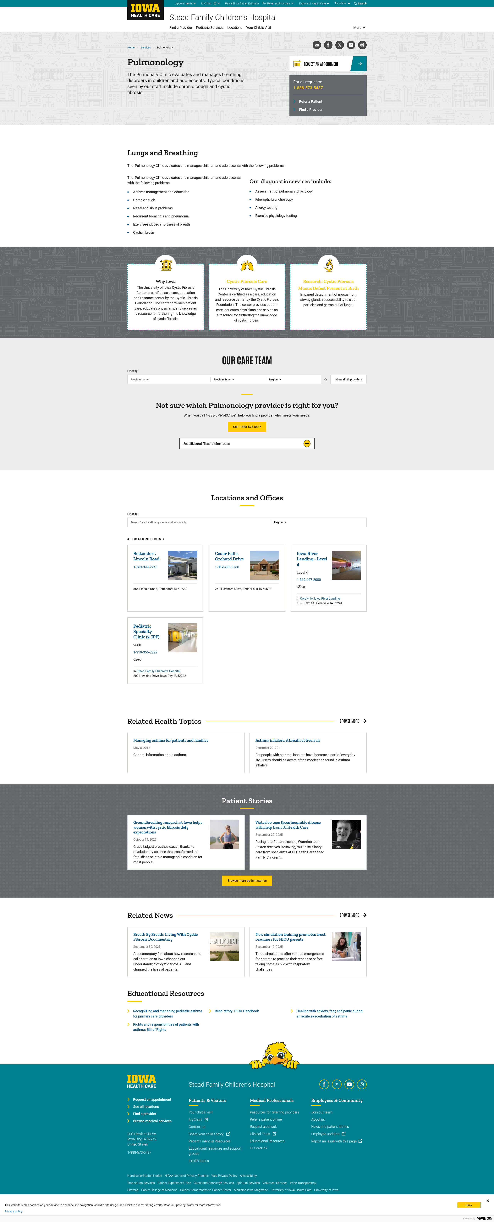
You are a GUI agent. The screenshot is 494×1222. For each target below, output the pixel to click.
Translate (340, 3)
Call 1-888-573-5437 (247, 427)
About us (318, 1119)
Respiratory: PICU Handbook (237, 1011)
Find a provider (144, 1114)
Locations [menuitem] (234, 27)
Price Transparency (303, 1183)
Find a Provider (310, 110)
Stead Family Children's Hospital (158, 671)
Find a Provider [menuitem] (180, 27)
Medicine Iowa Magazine (251, 1190)
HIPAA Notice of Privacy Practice (187, 1176)
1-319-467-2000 (309, 580)
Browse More (349, 720)
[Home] (145, 10)
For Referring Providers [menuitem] (276, 3)
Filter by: (132, 371)
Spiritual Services (248, 1183)
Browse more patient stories (247, 881)
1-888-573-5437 (308, 88)
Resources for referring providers (274, 1112)
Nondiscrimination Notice (144, 1176)
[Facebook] (324, 1084)
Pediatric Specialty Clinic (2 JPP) (146, 631)
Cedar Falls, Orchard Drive (229, 556)
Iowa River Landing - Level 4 (312, 559)
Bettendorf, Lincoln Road (146, 556)
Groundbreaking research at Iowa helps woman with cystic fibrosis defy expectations (167, 827)
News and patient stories (330, 1126)
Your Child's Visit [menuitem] (258, 27)
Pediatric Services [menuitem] (209, 27)
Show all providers (348, 379)
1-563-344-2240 (145, 567)
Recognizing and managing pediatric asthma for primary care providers (167, 1013)
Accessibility (248, 1176)
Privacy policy (13, 1211)
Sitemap (133, 1190)
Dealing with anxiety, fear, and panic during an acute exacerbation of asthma (329, 1013)
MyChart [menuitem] (206, 3)
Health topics (199, 1161)
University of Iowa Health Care (291, 1190)
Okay (468, 1205)
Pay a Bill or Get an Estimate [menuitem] (242, 3)
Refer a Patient (310, 101)
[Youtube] (349, 1084)
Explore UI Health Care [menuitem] (312, 3)
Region (273, 379)
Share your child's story (206, 1134)
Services (146, 47)
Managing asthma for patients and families (170, 740)
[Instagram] (362, 1084)
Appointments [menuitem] (183, 3)
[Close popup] (487, 1200)
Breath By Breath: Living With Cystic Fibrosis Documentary (165, 937)
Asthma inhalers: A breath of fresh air (287, 740)
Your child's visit (201, 1112)
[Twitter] (337, 1084)
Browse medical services (152, 1121)
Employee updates (325, 1134)
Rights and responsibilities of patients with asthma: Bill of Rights (166, 1027)
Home (130, 47)
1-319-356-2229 (145, 652)
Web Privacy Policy (224, 1176)
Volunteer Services (274, 1183)
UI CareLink (258, 1148)
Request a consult (263, 1126)
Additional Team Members (207, 443)
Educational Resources (267, 1141)
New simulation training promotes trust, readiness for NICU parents (291, 937)
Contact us (197, 1127)
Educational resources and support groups (215, 1151)
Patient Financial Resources (210, 1141)
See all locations (146, 1107)
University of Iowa (326, 1190)
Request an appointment (152, 1099)
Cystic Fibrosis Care (247, 281)
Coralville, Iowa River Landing (320, 598)
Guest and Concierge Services (214, 1183)
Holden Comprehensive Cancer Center (205, 1190)
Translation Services (141, 1183)
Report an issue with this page (334, 1141)
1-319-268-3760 (227, 567)
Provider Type (222, 379)
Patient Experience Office (174, 1183)
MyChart (196, 1120)
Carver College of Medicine (159, 1190)
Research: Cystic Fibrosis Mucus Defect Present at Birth (328, 284)
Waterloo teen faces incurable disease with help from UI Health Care (288, 825)
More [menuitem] (357, 27)
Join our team (321, 1112)
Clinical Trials (260, 1134)
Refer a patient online (266, 1119)
